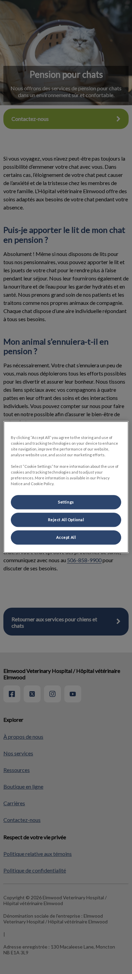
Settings (66, 502)
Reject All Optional (66, 519)
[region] (66, 487)
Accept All (66, 537)
